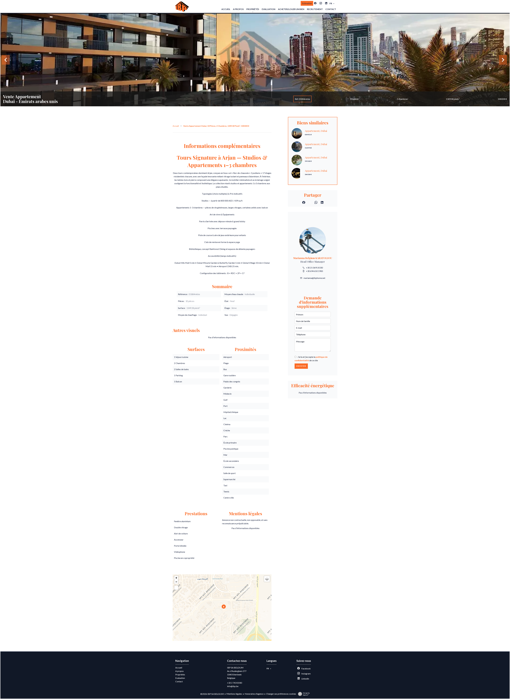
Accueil (176, 126)
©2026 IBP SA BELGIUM (212, 694)
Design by (306, 694)
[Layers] (267, 579)
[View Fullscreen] (176, 588)
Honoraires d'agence (254, 693)
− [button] (176, 582)
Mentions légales (234, 693)
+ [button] (176, 578)
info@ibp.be (232, 686)
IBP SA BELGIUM (235, 667)
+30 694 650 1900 (314, 271)
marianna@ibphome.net (314, 278)
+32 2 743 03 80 (234, 682)
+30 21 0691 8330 (314, 267)
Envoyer (301, 366)
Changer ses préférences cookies (281, 693)
